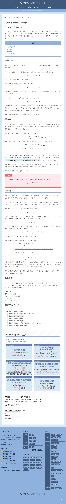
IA (29, 434)
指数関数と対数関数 (56, 461)
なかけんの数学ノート (33, 2)
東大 (26, 438)
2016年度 (32, 465)
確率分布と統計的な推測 (57, 470)
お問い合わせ (11, 444)
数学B (36, 7)
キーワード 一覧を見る (9, 463)
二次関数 (53, 437)
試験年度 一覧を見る (9, 454)
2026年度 (26, 457)
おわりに (11, 54)
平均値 (10, 49)
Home (6, 17)
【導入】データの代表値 (12, 31)
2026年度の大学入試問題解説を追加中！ (33, 10)
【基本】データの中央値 (16, 318)
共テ (26, 434)
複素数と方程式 (55, 454)
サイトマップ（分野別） (8, 470)
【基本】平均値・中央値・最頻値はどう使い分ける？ (25, 323)
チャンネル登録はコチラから (15, 339)
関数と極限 (54, 473)
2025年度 (32, 457)
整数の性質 (54, 448)
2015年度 (39, 465)
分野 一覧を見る (8, 458)
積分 (52, 476)
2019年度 (32, 462)
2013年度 (32, 467)
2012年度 (39, 467)
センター (26, 447)
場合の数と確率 (55, 443)
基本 (11, 298)
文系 (35, 438)
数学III (42, 7)
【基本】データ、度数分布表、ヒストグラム (22, 314)
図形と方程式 (54, 456)
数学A (22, 7)
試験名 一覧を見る (8, 451)
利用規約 (3, 444)
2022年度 (32, 460)
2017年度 (26, 465)
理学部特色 (31, 443)
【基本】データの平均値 (16, 316)
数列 (52, 467)
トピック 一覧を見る (9, 460)
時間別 (18, 470)
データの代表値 (26, 17)
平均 (14, 300)
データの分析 (17, 17)
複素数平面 (54, 484)
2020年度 (26, 462)
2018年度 (39, 462)
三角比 (58, 437)
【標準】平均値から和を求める (18, 325)
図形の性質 (54, 445)
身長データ (11, 47)
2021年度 (39, 460)
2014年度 (26, 467)
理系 (30, 438)
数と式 (53, 434)
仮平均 (10, 51)
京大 (26, 442)
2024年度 (39, 457)
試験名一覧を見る (37, 450)
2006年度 (26, 470)
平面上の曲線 (54, 481)
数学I (16, 7)
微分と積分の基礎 (55, 464)
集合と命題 (58, 434)
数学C (49, 7)
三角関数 (53, 459)
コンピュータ (58, 488)
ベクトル (53, 479)
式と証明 (53, 451)
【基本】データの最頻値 (16, 320)
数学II (29, 7)
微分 (59, 473)
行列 (52, 488)
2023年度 (26, 460)
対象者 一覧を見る (8, 456)
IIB (33, 434)
